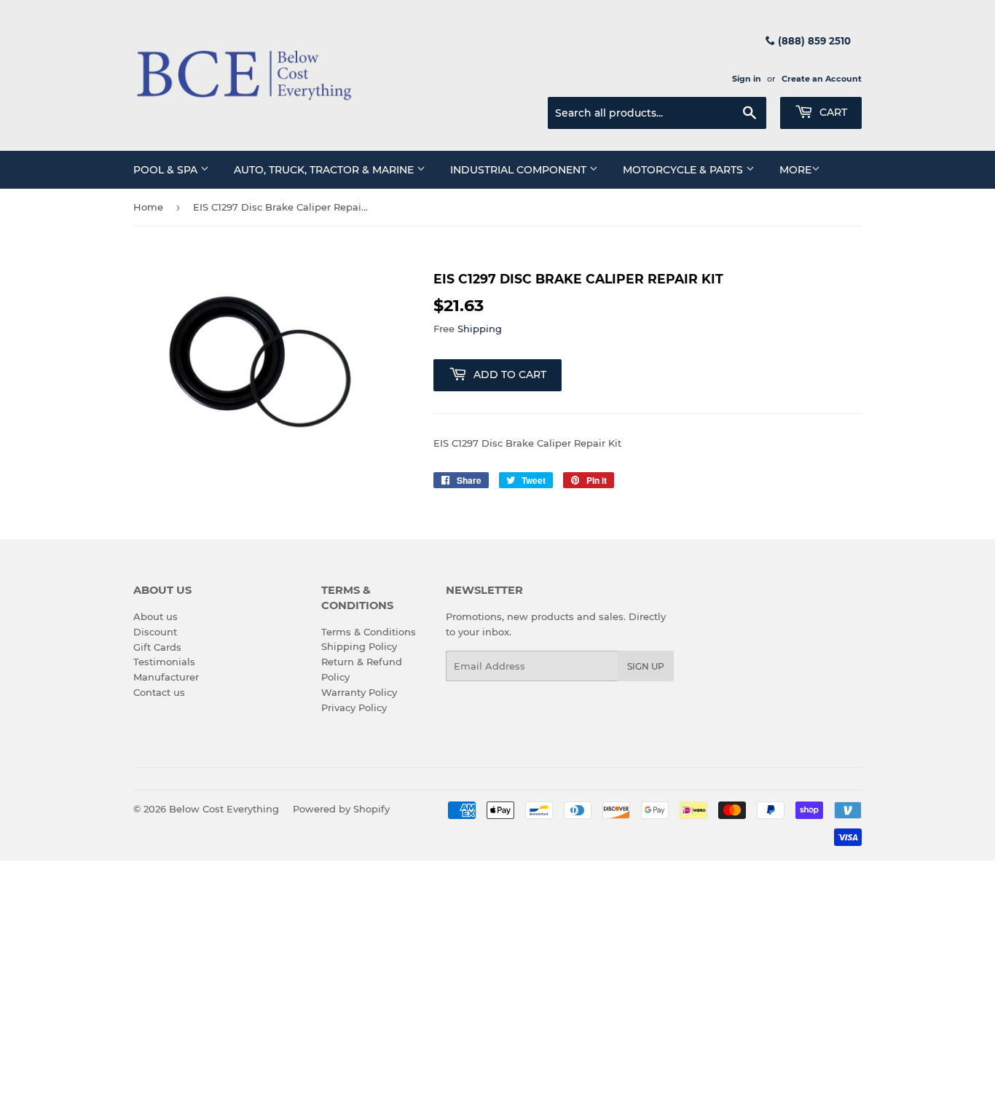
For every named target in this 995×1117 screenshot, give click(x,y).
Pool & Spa (166, 169)
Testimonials (164, 661)
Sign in (746, 79)
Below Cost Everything (224, 809)
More (795, 169)
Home (148, 207)
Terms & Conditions (368, 632)
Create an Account (822, 79)
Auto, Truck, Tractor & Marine (325, 169)
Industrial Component (519, 169)
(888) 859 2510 (813, 41)
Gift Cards (157, 647)
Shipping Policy (359, 646)
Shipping (479, 328)
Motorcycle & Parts (684, 169)
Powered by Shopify (341, 809)
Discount (155, 632)
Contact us (159, 692)
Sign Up (645, 666)
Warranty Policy (359, 692)
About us (155, 616)
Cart (832, 112)
